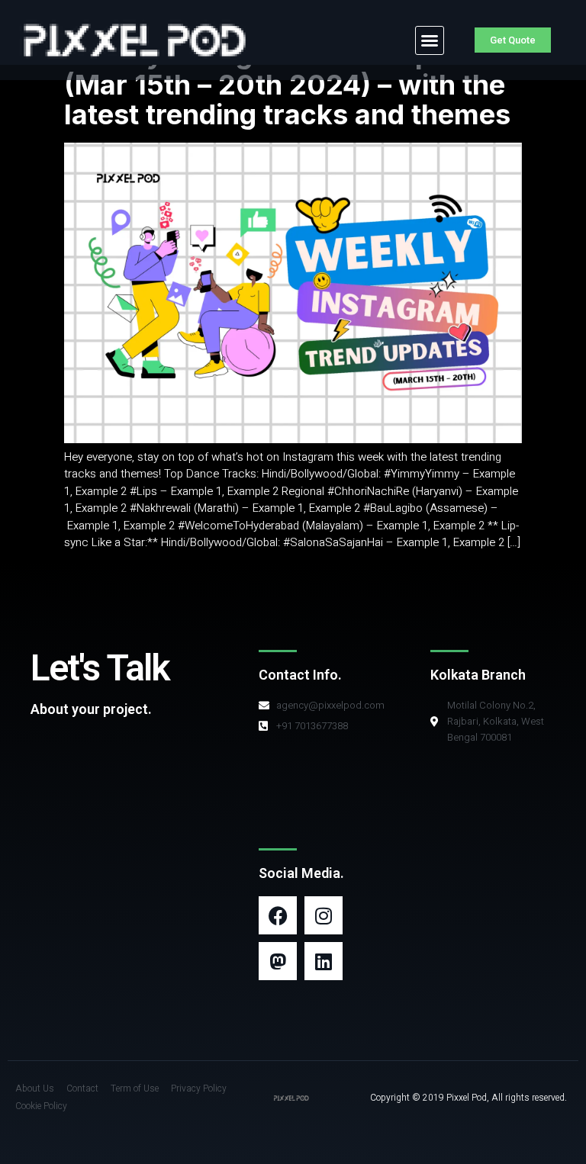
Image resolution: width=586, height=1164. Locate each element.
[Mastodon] (278, 961)
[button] (429, 40)
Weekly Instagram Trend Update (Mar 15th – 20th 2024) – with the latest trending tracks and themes (287, 84)
